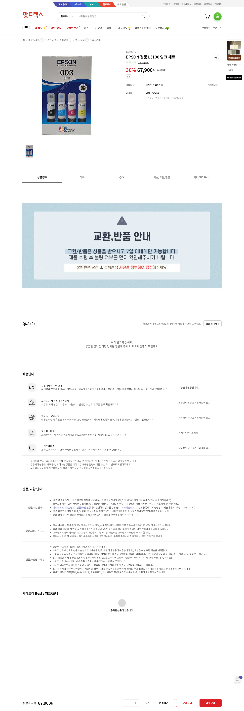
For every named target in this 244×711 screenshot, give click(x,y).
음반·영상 (56, 28)
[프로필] (218, 16)
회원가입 (167, 4)
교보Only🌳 (162, 28)
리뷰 (82, 177)
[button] (216, 57)
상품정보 (42, 177)
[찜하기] (147, 703)
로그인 (176, 4)
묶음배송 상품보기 (179, 97)
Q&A (122, 177)
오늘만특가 (72, 28)
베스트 (87, 28)
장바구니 (187, 703)
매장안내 (208, 4)
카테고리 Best (202, 177)
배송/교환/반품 (162, 177)
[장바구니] (207, 16)
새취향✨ (40, 28)
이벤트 (110, 28)
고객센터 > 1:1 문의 (133, 507)
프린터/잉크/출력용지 (57, 40)
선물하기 (164, 703)
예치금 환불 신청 (234, 77)
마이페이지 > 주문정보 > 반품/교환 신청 (72, 507)
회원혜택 (185, 4)
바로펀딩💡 (124, 28)
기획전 (230, 70)
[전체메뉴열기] (26, 27)
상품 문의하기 (212, 323)
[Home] (23, 40)
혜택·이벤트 (232, 64)
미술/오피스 (34, 40)
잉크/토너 (80, 40)
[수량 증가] (135, 703)
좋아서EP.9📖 (143, 28)
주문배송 (198, 4)
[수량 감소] (126, 703)
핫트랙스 (65, 16)
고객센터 (218, 4)
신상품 (98, 28)
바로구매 (210, 703)
